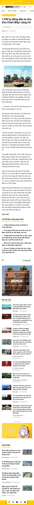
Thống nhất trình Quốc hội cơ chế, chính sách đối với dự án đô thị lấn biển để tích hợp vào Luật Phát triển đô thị (17, 238)
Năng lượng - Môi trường (20, 380)
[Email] (17, 502)
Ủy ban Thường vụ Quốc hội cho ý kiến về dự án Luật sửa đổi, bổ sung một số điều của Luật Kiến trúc (17, 250)
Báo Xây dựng (5, 457)
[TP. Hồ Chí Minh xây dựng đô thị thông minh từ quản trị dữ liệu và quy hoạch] (6, 397)
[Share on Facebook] (9, 502)
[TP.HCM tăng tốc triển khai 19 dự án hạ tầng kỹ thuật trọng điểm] (27, 463)
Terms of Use (10, 3)
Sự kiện (16, 311)
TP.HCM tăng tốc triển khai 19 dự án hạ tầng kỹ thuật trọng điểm (11, 464)
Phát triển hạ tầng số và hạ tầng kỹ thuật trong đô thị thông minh (11, 452)
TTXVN (4, 495)
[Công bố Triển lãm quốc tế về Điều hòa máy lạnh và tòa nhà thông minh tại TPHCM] (6, 387)
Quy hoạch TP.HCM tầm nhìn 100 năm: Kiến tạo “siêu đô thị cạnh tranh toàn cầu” (22, 342)
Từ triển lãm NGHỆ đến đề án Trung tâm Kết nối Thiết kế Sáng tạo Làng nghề (22, 363)
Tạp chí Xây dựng (6, 482)
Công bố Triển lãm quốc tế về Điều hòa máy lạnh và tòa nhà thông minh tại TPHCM (22, 387)
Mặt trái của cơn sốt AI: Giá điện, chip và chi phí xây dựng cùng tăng (22, 375)
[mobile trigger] (3, 7)
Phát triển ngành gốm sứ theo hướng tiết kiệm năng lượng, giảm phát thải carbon (22, 306)
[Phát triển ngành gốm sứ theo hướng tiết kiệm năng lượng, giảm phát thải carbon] (6, 306)
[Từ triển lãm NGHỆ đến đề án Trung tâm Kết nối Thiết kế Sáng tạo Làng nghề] (6, 363)
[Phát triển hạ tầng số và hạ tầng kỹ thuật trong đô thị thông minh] (27, 452)
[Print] (25, 502)
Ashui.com (5, 31)
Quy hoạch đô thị (18, 356)
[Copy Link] (21, 502)
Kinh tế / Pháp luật (9, 15)
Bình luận (27, 260)
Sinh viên (16, 336)
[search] (21, 6)
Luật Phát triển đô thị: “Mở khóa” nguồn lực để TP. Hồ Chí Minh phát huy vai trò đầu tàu (22, 352)
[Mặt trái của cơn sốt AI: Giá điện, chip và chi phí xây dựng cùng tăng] (6, 375)
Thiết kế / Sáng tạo (19, 368)
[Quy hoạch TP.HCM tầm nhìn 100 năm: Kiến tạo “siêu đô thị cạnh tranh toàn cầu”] (6, 342)
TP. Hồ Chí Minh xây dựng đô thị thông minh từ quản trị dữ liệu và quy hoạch (22, 397)
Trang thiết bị (17, 324)
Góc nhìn (16, 346)
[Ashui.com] (12, 7)
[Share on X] (13, 502)
